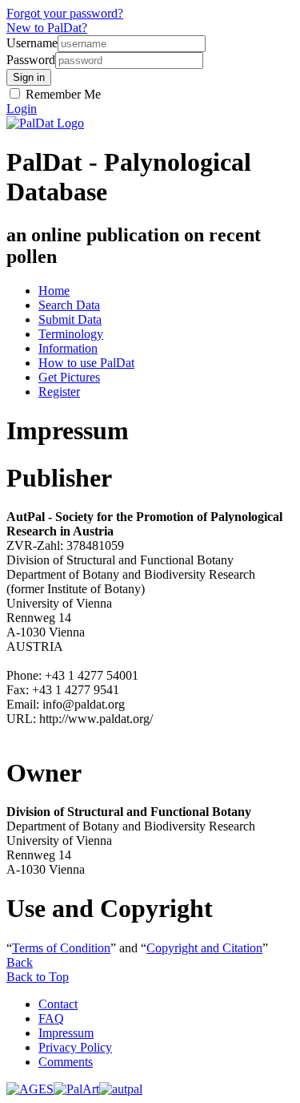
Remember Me (61, 94)
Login (21, 108)
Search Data (69, 305)
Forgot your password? (64, 13)
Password (30, 60)
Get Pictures (69, 377)
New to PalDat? (46, 27)
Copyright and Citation (204, 948)
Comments (65, 1062)
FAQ (51, 1018)
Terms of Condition (61, 948)
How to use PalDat (86, 363)
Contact (58, 1004)
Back (19, 962)
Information (68, 348)
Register (59, 391)
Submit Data (70, 319)
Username (32, 43)
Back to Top (37, 977)
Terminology (70, 334)
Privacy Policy (75, 1047)
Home (54, 290)
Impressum (66, 1033)
